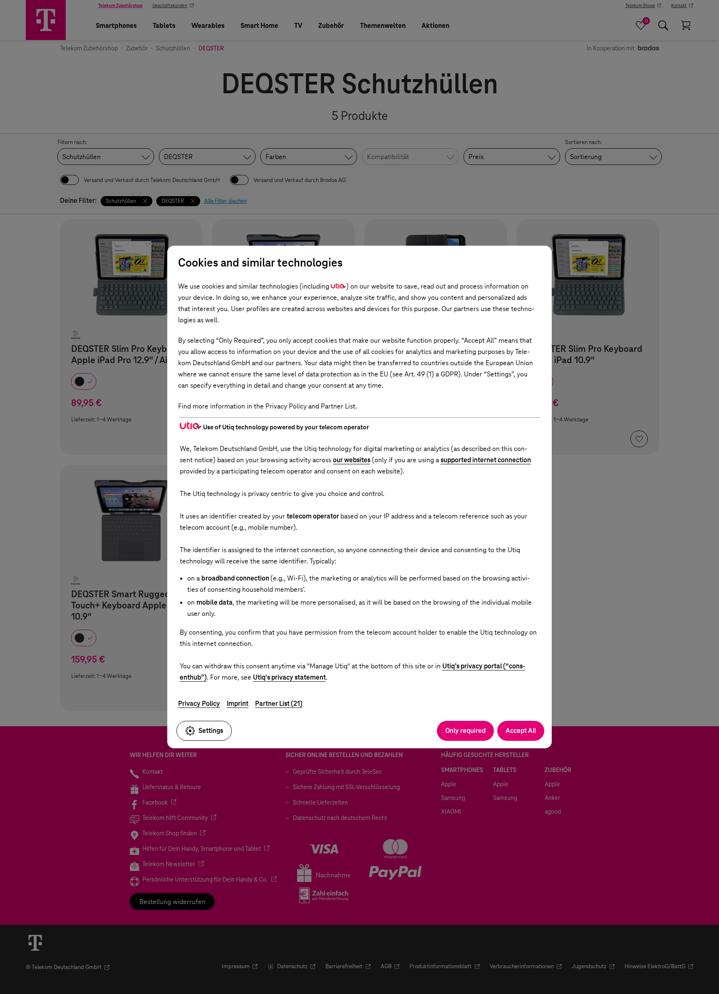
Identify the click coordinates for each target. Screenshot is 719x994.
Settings (210, 730)
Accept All (521, 730)
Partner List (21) (278, 703)
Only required (465, 730)
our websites (351, 460)
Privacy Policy (199, 703)
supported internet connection (486, 460)
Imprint (237, 703)
